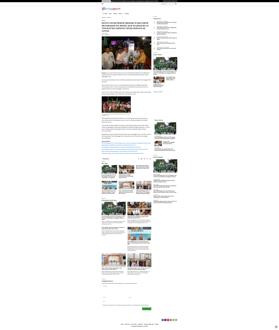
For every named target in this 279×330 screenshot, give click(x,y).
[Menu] (103, 4)
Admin (106, 33)
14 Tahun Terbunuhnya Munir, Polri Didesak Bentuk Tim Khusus (167, 33)
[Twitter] (165, 320)
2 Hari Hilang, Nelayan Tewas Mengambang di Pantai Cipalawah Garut (166, 28)
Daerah (120, 13)
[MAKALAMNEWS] (111, 8)
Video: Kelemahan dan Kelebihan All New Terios (166, 44)
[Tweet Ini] (141, 159)
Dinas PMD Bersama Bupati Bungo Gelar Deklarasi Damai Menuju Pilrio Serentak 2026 (121, 147)
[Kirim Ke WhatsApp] (150, 159)
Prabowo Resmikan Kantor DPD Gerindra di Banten (167, 38)
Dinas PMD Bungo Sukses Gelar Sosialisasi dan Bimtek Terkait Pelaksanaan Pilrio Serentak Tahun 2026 (125, 149)
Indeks (122, 324)
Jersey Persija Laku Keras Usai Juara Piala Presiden (166, 49)
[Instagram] (171, 320)
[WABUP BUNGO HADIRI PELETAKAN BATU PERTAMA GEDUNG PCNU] (126, 169)
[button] (175, 4)
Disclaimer (140, 324)
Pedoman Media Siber (149, 324)
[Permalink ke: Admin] (103, 34)
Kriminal (127, 13)
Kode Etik (127, 324)
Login (110, 13)
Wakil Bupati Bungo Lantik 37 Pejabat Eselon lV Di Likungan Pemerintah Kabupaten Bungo (122, 153)
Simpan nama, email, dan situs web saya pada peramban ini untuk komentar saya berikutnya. (126, 305)
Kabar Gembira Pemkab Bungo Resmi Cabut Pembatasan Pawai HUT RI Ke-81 (119, 151)
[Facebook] (163, 320)
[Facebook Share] (139, 159)
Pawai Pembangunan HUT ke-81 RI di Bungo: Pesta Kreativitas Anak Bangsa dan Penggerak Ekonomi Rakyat (126, 143)
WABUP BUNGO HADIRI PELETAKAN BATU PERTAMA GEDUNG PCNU (154, 1)
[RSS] (176, 320)
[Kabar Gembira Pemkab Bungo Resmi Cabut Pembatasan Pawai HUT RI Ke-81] (126, 185)
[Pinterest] (168, 320)
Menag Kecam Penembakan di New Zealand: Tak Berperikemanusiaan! (167, 23)
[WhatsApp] (173, 320)
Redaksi (157, 324)
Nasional (115, 13)
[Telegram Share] (147, 159)
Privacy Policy (134, 324)
